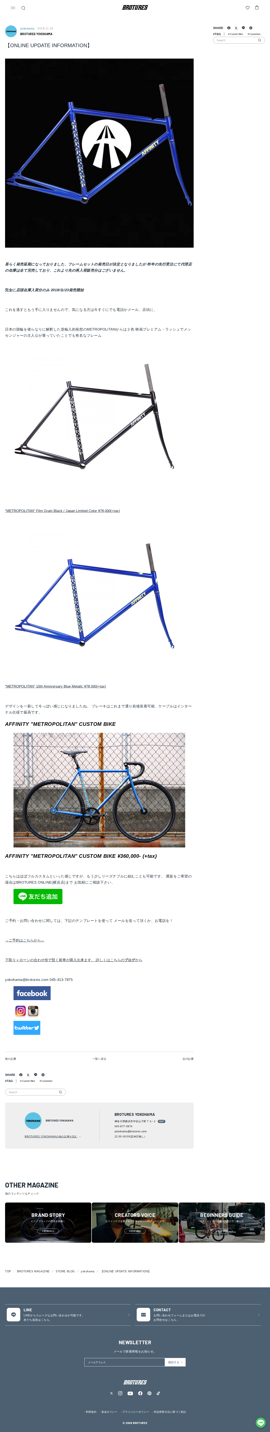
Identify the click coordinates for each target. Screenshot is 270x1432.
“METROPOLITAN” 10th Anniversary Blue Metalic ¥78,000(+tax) (55, 686)
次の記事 (188, 1058)
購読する (173, 1362)
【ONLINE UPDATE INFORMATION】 (125, 1271)
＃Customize (46, 1081)
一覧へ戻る (99, 1058)
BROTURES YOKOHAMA (36, 34)
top (8, 1271)
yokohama (87, 1271)
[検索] (60, 1092)
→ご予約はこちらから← (25, 940)
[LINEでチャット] (261, 1423)
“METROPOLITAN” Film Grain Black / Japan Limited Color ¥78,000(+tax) (62, 511)
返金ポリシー (109, 1411)
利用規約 (91, 1411)
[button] (13, 8)
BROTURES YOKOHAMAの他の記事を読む (51, 1136)
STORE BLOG (65, 1271)
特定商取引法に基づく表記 (170, 1411)
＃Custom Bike (27, 1081)
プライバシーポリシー (135, 1411)
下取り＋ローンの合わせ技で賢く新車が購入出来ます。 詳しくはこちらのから (73, 960)
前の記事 (10, 1058)
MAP (161, 1121)
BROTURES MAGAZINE (33, 1271)
